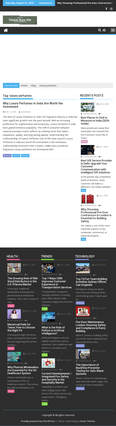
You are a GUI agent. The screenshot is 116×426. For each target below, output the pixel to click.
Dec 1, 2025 (30, 265)
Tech (45, 309)
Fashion (16, 155)
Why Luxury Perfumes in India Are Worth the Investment (33, 105)
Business (7, 155)
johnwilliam (26, 112)
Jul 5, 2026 (103, 195)
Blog (83, 190)
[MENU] (113, 30)
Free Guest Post (16, 274)
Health (11, 306)
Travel (84, 141)
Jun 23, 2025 (30, 353)
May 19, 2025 (65, 314)
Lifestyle (25, 155)
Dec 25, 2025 (100, 265)
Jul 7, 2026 (103, 147)
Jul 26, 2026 (104, 104)
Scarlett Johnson (89, 113)
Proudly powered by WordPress (38, 421)
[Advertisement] (58, 58)
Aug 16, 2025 (100, 308)
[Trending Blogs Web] (6, 30)
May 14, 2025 (65, 360)
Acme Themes (87, 421)
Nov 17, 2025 (31, 311)
